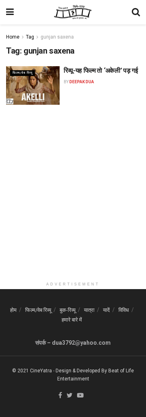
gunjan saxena (57, 37)
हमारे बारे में (72, 320)
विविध (123, 310)
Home (12, 37)
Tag (30, 37)
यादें (106, 310)
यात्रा (89, 310)
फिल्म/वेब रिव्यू (22, 73)
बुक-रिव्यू (67, 310)
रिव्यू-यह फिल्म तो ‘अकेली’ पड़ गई (100, 70)
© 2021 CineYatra (32, 371)
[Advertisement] (73, 205)
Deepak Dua (81, 82)
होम (13, 310)
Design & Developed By (81, 371)
